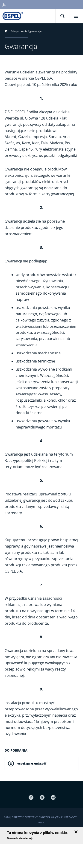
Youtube (42, 797)
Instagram (53, 797)
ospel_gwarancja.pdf (31, 763)
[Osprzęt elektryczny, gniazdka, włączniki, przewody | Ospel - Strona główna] (13, 15)
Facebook (31, 797)
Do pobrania (19, 31)
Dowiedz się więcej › (20, 838)
